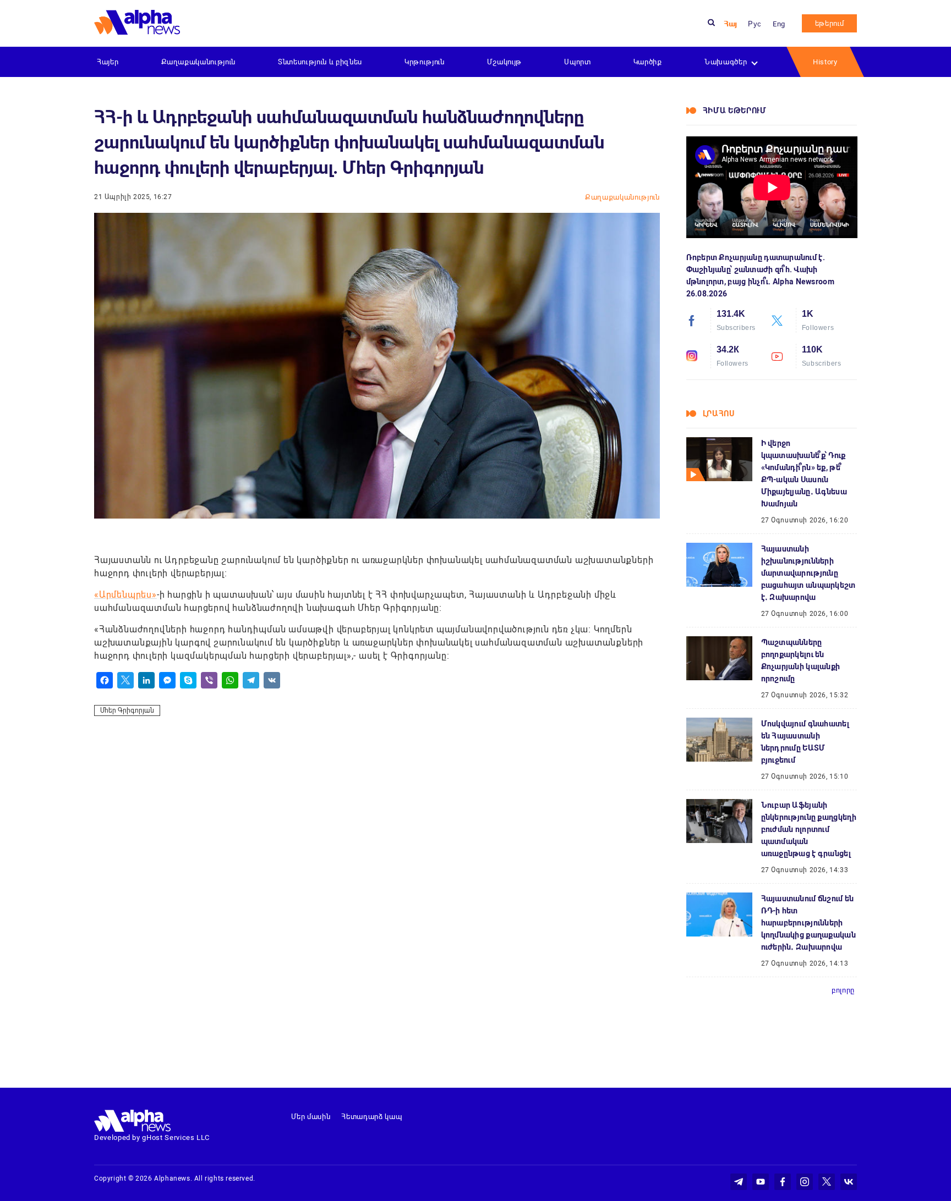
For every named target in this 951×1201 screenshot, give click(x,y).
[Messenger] (167, 680)
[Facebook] (104, 680)
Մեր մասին (311, 1116)
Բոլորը (843, 990)
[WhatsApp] (230, 680)
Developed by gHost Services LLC (152, 1137)
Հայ (730, 24)
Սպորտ (577, 62)
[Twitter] (125, 680)
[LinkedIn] (146, 680)
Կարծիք (647, 62)
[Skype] (188, 680)
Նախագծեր (725, 62)
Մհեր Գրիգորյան (127, 710)
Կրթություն (425, 62)
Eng (779, 24)
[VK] (271, 680)
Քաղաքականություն (198, 62)
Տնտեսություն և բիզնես (320, 62)
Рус (755, 24)
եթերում (829, 23)
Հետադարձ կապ (371, 1116)
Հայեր (107, 62)
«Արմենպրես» (125, 595)
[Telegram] (251, 680)
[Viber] (209, 680)
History (825, 62)
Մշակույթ (504, 62)
